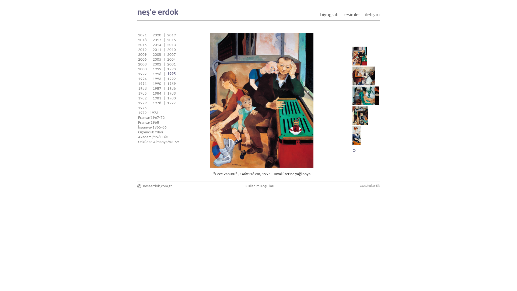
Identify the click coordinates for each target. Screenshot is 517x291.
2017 (157, 40)
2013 (171, 45)
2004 (171, 60)
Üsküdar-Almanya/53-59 (158, 142)
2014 (157, 45)
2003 (142, 65)
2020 (157, 35)
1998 (171, 69)
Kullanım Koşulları (260, 186)
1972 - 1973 (148, 113)
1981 (157, 98)
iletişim (372, 15)
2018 (142, 40)
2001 (171, 65)
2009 (142, 55)
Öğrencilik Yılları (150, 132)
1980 (171, 98)
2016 (171, 40)
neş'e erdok (157, 12)
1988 (142, 89)
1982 (142, 98)
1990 (157, 84)
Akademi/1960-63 (153, 137)
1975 (142, 108)
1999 (157, 69)
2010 (171, 50)
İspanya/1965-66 (152, 128)
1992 (171, 79)
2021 (142, 35)
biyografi (329, 15)
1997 (142, 74)
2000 (142, 69)
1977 (171, 103)
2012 (142, 50)
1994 (142, 79)
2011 (157, 50)
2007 (171, 55)
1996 (157, 74)
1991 (142, 84)
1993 (157, 79)
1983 (171, 94)
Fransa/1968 (148, 123)
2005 (157, 60)
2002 (157, 65)
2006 (142, 60)
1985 (142, 94)
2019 (171, 35)
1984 (157, 94)
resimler (352, 15)
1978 (157, 103)
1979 (142, 103)
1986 (171, 89)
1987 (157, 89)
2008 (157, 55)
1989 (171, 84)
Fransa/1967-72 (151, 118)
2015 (142, 45)
